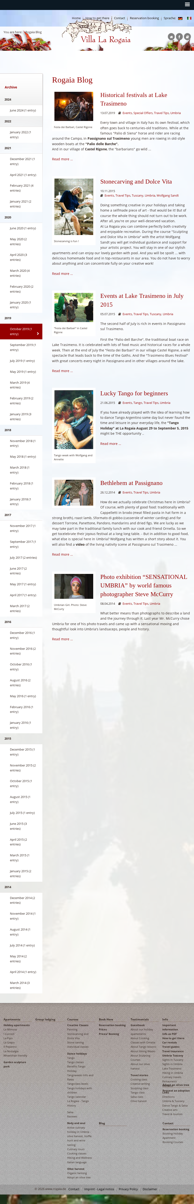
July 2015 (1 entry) (22, 813)
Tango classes (75, 1062)
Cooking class (139, 1079)
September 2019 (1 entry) (23, 347)
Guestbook (138, 1025)
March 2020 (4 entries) (20, 273)
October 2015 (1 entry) (21, 783)
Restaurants (169, 1081)
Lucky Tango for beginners (134, 393)
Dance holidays (77, 1053)
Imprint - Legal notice (99, 1189)
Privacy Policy (128, 1189)
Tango (137, 403)
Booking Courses (173, 1142)
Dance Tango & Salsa (175, 1105)
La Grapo (9, 1042)
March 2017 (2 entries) (20, 608)
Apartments (12, 1019)
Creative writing (140, 1083)
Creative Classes (77, 1025)
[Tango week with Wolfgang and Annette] (74, 419)
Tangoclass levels (77, 1083)
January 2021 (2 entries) (20, 203)
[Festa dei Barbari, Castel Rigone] (74, 106)
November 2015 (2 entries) (23, 767)
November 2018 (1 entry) (23, 443)
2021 (7, 148)
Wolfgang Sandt (168, 196)
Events (127, 113)
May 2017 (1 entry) (23, 584)
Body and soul (76, 1123)
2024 (7, 99)
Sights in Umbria (172, 1064)
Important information (170, 1027)
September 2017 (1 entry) (23, 544)
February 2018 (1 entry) (21, 485)
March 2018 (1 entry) (20, 470)
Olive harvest (75, 1169)
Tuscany (137, 196)
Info (165, 1019)
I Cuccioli (9, 1034)
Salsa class (137, 1096)
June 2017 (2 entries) (18, 571)
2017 (7, 515)
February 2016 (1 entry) (21, 709)
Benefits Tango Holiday (76, 1068)
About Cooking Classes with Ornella (143, 1040)
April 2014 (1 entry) (23, 972)
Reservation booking (144, 18)
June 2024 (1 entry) (23, 110)
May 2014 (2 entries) (18, 958)
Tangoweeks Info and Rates (80, 1077)
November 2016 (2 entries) (23, 651)
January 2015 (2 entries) (20, 873)
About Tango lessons (143, 1046)
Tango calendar (76, 1096)
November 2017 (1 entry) (23, 528)
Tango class (138, 1092)
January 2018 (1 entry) (20, 501)
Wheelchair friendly (15, 1055)
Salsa (70, 1112)
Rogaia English (71, 48)
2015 (7, 738)
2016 (7, 622)
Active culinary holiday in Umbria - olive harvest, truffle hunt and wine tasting (79, 1136)
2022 (7, 121)
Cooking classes (76, 1153)
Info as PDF (169, 1034)
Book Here (106, 1019)
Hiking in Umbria (172, 1073)
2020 (7, 217)
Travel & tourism (172, 1114)
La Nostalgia (11, 1051)
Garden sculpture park (15, 1064)
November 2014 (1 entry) (23, 916)
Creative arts (169, 1110)
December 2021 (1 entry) (22, 161)
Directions (168, 1096)
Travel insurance (173, 1051)
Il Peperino (10, 1046)
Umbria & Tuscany (173, 1101)
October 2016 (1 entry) (21, 666)
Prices (103, 1029)
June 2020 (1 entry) (23, 228)
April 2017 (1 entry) (23, 595)
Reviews (72, 1116)
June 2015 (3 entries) (18, 826)
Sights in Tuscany (172, 1059)
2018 (7, 430)
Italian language (77, 1162)
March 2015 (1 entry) (20, 857)
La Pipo (8, 1038)
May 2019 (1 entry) (23, 371)
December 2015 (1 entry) (22, 752)
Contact (168, 1123)
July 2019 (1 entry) (22, 361)
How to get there (173, 1038)
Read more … (62, 159)
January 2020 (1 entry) (20, 304)
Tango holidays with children (79, 1090)
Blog (102, 1123)
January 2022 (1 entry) (20, 134)
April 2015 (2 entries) (18, 842)
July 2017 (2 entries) (23, 557)
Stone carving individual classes (77, 1044)
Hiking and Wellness (79, 1157)
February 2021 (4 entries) (21, 188)
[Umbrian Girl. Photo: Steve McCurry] (74, 586)
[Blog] (180, 18)
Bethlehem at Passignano (131, 483)
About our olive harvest (140, 1066)
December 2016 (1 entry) (22, 635)
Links (165, 1092)
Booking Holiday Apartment (173, 1135)
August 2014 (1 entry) (20, 931)
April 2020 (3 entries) (18, 257)
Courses (72, 1019)
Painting (72, 1029)
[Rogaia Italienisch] (189, 18)
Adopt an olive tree (79, 1177)
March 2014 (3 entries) (20, 985)
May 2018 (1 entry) (23, 456)
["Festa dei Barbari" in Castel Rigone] (74, 307)
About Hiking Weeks (143, 1051)
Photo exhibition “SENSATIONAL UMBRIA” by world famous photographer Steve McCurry (143, 585)
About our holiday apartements (142, 1031)
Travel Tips (161, 113)
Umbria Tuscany (172, 1055)
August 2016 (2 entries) (20, 682)
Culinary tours (75, 1149)
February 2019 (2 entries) (21, 400)
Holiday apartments (17, 1025)
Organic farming (77, 1173)
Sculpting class (139, 1088)
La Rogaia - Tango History (78, 1103)
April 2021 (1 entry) (23, 175)
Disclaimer (150, 1189)
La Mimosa (10, 1029)
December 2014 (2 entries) (22, 900)
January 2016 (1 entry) (20, 725)
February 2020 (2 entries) (21, 289)
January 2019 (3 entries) (20, 416)
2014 (7, 887)
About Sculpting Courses (140, 1057)
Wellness (167, 1086)
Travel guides (170, 1046)
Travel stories (139, 1075)
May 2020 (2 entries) (18, 241)
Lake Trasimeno (171, 1068)
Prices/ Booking (109, 1034)
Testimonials (140, 1019)
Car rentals (169, 1042)
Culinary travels (171, 1077)
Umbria (175, 113)
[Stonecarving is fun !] (74, 206)
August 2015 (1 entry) (20, 799)
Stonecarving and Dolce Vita (136, 181)
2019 (7, 318)
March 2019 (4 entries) (20, 385)
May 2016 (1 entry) (23, 696)
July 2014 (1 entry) (22, 945)
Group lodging (45, 1019)
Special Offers (143, 113)
